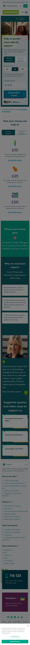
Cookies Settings (15, 636)
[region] (15, 634)
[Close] (28, 626)
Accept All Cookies (15, 641)
